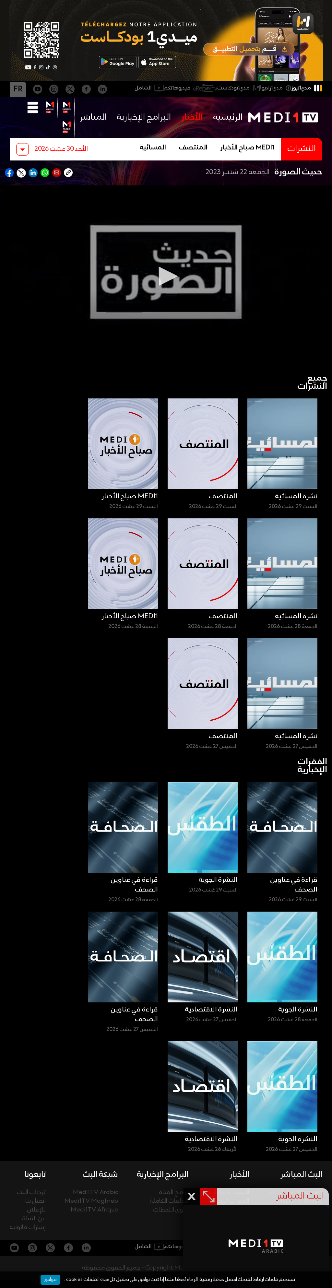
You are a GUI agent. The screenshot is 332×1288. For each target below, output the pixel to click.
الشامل (143, 88)
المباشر (93, 117)
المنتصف (193, 148)
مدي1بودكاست (234, 88)
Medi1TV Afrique (94, 1210)
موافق (50, 1279)
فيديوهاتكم (177, 88)
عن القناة (34, 1218)
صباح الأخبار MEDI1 (247, 148)
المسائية (153, 148)
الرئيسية (228, 117)
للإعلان (36, 1210)
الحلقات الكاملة (169, 1201)
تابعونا (35, 1174)
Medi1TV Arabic (95, 1192)
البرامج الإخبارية (144, 117)
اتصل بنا (35, 1201)
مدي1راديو (272, 88)
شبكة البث (100, 1174)
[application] (166, 276)
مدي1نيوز (301, 88)
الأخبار (192, 117)
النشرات (302, 149)
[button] (166, 276)
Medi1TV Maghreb (91, 1201)
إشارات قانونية (28, 1227)
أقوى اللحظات (170, 1210)
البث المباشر (301, 1174)
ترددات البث (31, 1192)
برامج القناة (173, 1192)
